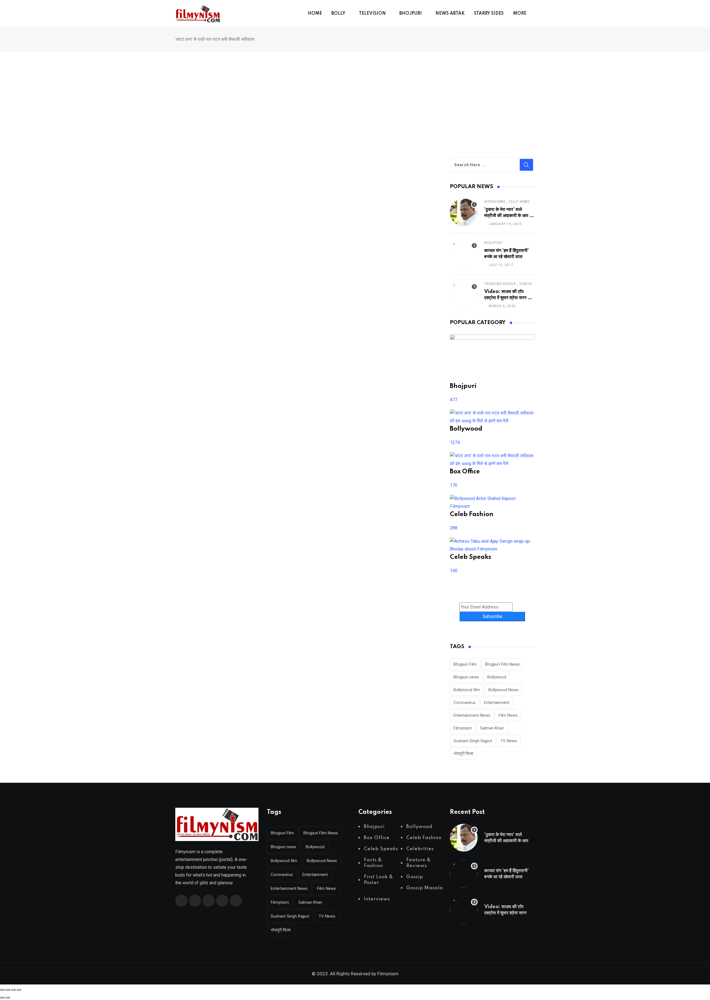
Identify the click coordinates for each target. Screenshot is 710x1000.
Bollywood (496, 677)
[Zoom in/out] (2, 990)
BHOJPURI (410, 13)
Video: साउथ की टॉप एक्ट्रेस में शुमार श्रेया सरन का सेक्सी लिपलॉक (508, 298)
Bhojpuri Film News (502, 664)
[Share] (13, 990)
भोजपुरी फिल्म (463, 753)
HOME (315, 13)
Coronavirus (464, 702)
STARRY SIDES (489, 13)
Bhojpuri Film (465, 664)
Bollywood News (503, 689)
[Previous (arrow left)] (2, 997)
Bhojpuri (493, 243)
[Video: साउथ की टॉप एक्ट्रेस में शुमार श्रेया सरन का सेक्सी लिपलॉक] (464, 294)
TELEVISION (372, 13)
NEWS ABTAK (450, 13)
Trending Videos (500, 284)
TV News (508, 740)
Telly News (519, 202)
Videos (525, 284)
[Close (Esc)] (19, 990)
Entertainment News (471, 715)
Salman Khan (492, 728)
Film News (508, 715)
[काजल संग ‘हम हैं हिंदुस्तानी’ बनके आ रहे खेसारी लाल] (464, 253)
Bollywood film (466, 689)
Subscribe (492, 616)
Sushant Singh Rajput (472, 740)
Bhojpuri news (466, 677)
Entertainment (496, 702)
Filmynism (462, 728)
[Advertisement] (355, 93)
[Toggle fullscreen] (8, 990)
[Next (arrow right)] (8, 997)
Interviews (495, 202)
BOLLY (338, 13)
